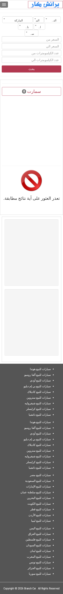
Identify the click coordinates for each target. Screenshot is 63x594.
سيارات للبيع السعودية (38, 481)
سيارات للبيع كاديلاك (39, 392)
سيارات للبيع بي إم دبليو (37, 386)
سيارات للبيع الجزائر (39, 568)
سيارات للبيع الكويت (39, 503)
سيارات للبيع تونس (40, 562)
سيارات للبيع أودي (40, 380)
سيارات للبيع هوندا (40, 369)
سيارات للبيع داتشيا (40, 414)
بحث (32, 69)
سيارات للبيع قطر (40, 509)
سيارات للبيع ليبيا (41, 520)
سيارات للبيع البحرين (39, 498)
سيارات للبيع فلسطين (38, 539)
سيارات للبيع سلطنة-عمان (35, 492)
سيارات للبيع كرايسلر (38, 409)
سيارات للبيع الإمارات (38, 486)
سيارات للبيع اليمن (40, 528)
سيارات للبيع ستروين (39, 397)
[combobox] (52, 19)
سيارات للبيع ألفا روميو (37, 375)
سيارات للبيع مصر (40, 475)
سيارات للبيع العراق (39, 534)
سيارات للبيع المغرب (39, 556)
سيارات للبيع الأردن (40, 515)
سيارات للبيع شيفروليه (38, 403)
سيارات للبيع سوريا (40, 573)
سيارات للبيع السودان (38, 545)
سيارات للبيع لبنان (40, 551)
